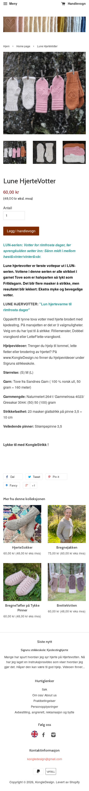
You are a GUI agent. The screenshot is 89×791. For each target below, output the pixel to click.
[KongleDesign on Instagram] (53, 735)
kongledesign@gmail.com (44, 759)
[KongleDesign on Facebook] (43, 735)
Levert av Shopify (68, 782)
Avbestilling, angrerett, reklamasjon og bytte (44, 712)
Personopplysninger (44, 706)
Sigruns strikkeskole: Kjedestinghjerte (44, 650)
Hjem (6, 46)
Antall (7, 207)
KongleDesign (44, 782)
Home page (23, 46)
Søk (44, 689)
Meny (12, 3)
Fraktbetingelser (44, 700)
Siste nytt (44, 642)
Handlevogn (76, 3)
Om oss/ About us (44, 695)
